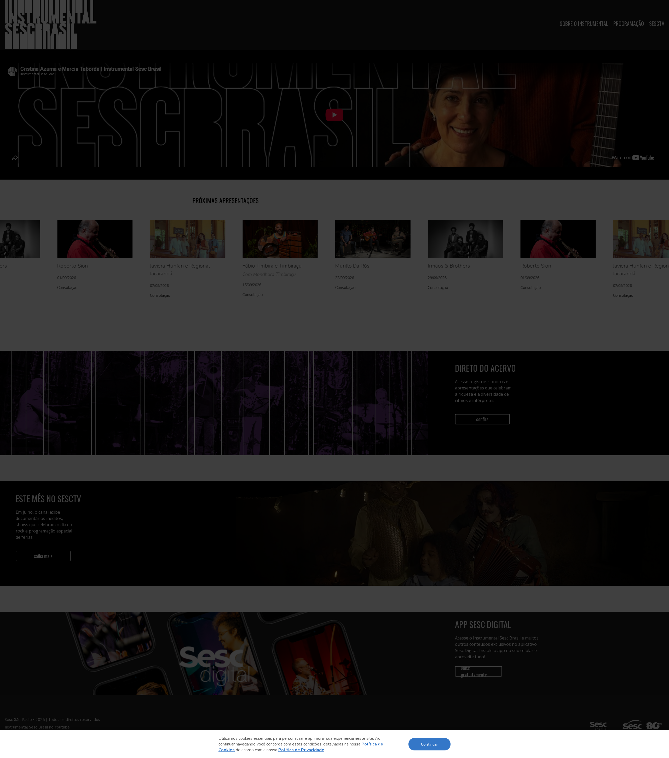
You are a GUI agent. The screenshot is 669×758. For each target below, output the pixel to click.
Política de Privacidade (301, 750)
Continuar (429, 744)
